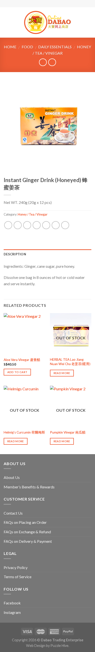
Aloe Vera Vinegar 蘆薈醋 (22, 360)
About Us (12, 477)
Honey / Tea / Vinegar (33, 214)
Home (10, 46)
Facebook (12, 603)
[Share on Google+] (56, 225)
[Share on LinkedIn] (65, 225)
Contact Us (13, 513)
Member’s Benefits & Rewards (29, 487)
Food (27, 46)
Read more (62, 373)
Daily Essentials (55, 46)
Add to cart (17, 372)
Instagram (12, 612)
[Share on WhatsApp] (8, 225)
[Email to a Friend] (37, 225)
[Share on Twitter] (27, 225)
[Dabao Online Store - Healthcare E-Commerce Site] (47, 22)
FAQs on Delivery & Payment (28, 541)
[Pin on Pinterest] (46, 225)
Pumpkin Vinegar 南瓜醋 (68, 432)
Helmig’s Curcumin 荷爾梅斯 (24, 432)
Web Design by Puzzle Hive (47, 646)
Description (15, 254)
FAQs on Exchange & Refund (27, 531)
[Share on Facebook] (18, 225)
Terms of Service (17, 576)
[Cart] (88, 22)
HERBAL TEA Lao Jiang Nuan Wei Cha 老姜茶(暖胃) (70, 362)
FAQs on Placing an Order (25, 522)
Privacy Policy (16, 567)
